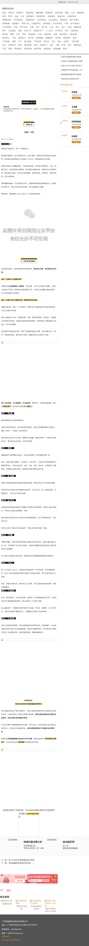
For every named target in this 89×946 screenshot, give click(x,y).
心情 (73, 13)
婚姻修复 (49, 38)
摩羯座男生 (7, 20)
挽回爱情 (29, 13)
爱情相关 (49, 13)
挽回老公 (6, 38)
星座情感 (59, 13)
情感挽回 (32, 34)
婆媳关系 (61, 16)
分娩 (16, 16)
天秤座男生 (41, 20)
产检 (14, 38)
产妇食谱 (37, 41)
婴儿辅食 (28, 41)
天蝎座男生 (30, 20)
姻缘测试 (80, 13)
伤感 (69, 27)
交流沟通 (75, 41)
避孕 (55, 34)
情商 (20, 45)
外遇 (31, 27)
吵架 (16, 27)
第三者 (44, 27)
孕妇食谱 (73, 34)
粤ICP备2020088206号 (11, 940)
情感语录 (12, 45)
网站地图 (5, 936)
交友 (22, 16)
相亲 (4, 13)
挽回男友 (63, 34)
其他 (36, 45)
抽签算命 (74, 31)
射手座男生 (18, 20)
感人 (63, 27)
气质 (18, 34)
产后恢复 (6, 41)
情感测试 (51, 16)
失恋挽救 (12, 31)
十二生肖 (49, 31)
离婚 (67, 13)
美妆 (24, 34)
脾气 (4, 31)
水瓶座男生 (71, 16)
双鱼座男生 (40, 16)
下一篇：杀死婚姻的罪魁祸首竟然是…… (18, 863)
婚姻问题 (77, 27)
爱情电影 (47, 23)
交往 (53, 41)
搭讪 (59, 41)
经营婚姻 (39, 38)
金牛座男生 (75, 23)
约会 (4, 45)
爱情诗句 (64, 20)
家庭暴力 (21, 38)
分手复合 (59, 31)
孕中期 (30, 38)
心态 (51, 27)
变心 (57, 27)
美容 (4, 16)
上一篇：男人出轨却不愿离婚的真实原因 (18, 860)
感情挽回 (30, 16)
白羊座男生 (7, 27)
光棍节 (66, 41)
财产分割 (23, 27)
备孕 (74, 38)
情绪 (20, 31)
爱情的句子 (38, 31)
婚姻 (8, 890)
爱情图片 (15, 23)
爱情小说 (25, 23)
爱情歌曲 (6, 23)
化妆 (40, 34)
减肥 (14, 41)
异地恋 (5, 34)
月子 (20, 41)
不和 (66, 23)
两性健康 (28, 45)
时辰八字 (28, 31)
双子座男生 (57, 23)
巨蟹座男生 (36, 23)
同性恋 (11, 13)
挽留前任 (47, 34)
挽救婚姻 (39, 13)
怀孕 (10, 16)
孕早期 (58, 38)
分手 (37, 27)
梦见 (67, 31)
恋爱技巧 (20, 13)
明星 (12, 34)
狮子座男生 (74, 20)
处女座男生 (53, 20)
